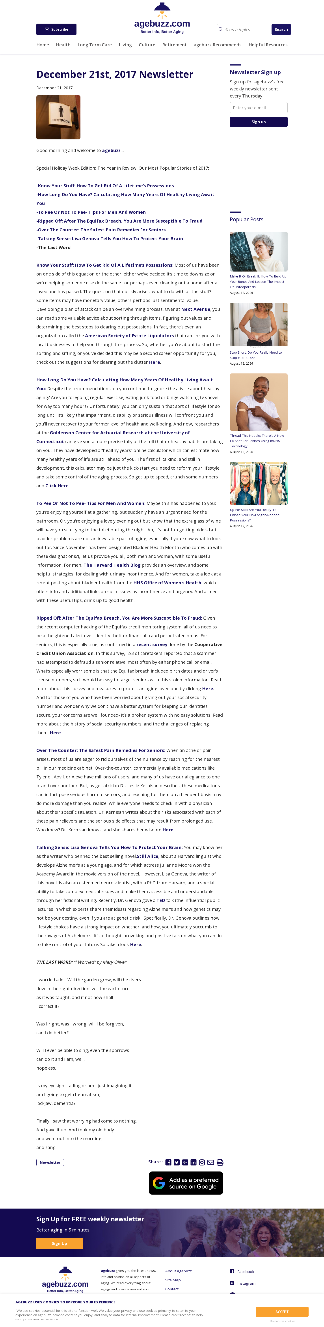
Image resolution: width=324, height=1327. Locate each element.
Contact (172, 1288)
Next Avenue (195, 309)
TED (160, 900)
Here (154, 362)
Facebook (245, 1271)
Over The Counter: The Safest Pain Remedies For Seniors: (100, 750)
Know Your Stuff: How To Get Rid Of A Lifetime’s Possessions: (104, 265)
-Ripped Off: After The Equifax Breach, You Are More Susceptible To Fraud (119, 221)
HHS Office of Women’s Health (167, 583)
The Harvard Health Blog (112, 565)
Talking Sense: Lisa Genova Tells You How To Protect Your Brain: (109, 847)
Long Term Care (95, 45)
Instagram (246, 1283)
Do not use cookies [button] (283, 1321)
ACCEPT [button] (282, 1311)
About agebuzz (178, 1270)
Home (42, 45)
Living (125, 45)
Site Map (173, 1279)
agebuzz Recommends (218, 45)
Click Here (57, 486)
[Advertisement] (263, 166)
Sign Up (59, 1243)
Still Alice (147, 856)
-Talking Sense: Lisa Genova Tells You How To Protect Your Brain (109, 239)
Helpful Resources (268, 45)
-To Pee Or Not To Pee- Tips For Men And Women (91, 212)
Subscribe (59, 29)
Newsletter (50, 1162)
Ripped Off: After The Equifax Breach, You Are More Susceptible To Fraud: (119, 618)
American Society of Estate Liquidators (129, 336)
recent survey (151, 644)
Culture (147, 45)
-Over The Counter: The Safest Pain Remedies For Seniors (101, 230)
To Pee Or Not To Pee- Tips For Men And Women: (90, 503)
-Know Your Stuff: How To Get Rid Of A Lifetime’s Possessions (105, 186)
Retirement (174, 45)
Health (63, 45)
